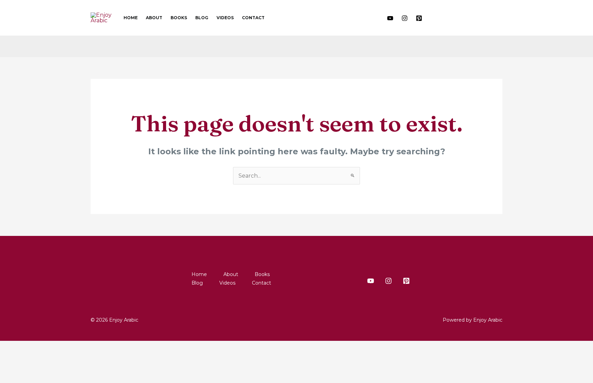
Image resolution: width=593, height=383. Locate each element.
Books (179, 17)
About (154, 17)
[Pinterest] (419, 18)
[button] (437, 17)
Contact (253, 17)
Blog (201, 17)
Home (131, 17)
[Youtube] (390, 18)
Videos (225, 17)
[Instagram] (405, 18)
